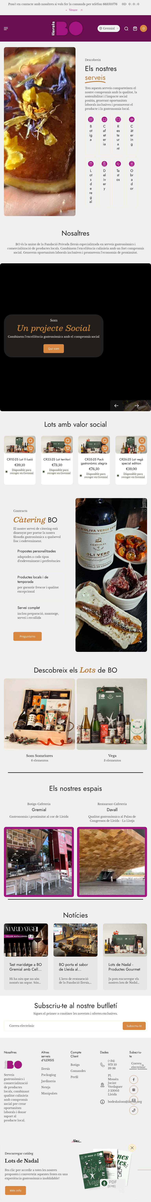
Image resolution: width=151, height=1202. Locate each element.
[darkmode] (143, 28)
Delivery (104, 179)
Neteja (45, 1087)
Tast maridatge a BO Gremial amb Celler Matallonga (25, 967)
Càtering (131, 135)
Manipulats (49, 1093)
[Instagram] (133, 1090)
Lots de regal (90, 186)
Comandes (78, 1071)
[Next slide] (137, 405)
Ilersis (45, 1069)
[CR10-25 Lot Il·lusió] (20, 445)
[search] (126, 28)
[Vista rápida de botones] (30, 440)
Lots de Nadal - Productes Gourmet (124, 967)
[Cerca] (132, 1148)
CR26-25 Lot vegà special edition (131, 461)
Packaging (48, 1075)
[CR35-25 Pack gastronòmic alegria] (94, 445)
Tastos (118, 175)
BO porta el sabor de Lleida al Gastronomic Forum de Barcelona (75, 967)
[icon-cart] (135, 28)
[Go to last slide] (116, 405)
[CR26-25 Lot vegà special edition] (131, 445)
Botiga (90, 133)
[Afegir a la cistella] (30, 448)
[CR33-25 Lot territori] (57, 445)
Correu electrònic (21, 1026)
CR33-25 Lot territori (56, 459)
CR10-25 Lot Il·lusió (20, 459)
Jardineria (48, 1081)
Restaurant (118, 137)
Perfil (74, 1077)
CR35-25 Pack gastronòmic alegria (94, 461)
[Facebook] (133, 1079)
